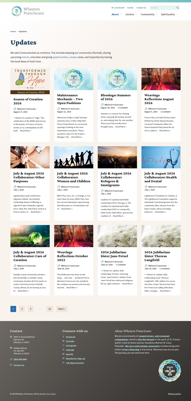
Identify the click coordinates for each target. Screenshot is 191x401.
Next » (61, 309)
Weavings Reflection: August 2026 (159, 99)
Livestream (119, 7)
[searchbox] (165, 7)
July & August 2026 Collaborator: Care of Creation (29, 256)
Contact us (19, 365)
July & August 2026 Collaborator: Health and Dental (160, 177)
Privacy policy (174, 394)
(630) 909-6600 (20, 359)
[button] (177, 7)
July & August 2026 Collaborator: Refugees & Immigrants (116, 179)
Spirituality (168, 14)
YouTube (70, 341)
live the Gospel (146, 339)
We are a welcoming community (142, 345)
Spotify (69, 354)
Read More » (25, 130)
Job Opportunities (75, 363)
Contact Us (141, 7)
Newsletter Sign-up (75, 358)
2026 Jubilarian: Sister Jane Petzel (114, 254)
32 (49, 309)
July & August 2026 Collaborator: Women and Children (73, 177)
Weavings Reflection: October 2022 (72, 256)
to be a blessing (130, 349)
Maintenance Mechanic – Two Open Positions (70, 99)
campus (73, 57)
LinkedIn (70, 350)
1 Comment (123, 107)
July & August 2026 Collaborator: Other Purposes (28, 177)
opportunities (60, 57)
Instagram (71, 345)
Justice (129, 14)
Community (147, 14)
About (115, 14)
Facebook (70, 337)
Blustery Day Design (48, 394)
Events (130, 7)
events (25, 57)
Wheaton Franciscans (26, 109)
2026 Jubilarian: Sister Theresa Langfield (157, 256)
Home (13, 31)
